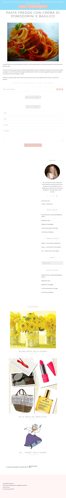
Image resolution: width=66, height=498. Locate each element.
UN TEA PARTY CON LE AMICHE (53, 247)
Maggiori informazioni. (37, 6)
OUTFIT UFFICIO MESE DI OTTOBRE (49, 228)
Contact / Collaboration (47, 204)
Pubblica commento (33, 145)
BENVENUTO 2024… (46, 220)
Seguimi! (34, 466)
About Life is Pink (45, 200)
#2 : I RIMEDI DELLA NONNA (33, 452)
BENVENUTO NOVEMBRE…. (47, 224)
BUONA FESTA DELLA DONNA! (33, 351)
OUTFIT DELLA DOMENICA (47, 232)
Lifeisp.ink (11, 483)
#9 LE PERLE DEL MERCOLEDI (53, 243)
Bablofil (43, 243)
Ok (23, 6)
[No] (64, 5)
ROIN (13, 489)
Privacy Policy (6, 487)
